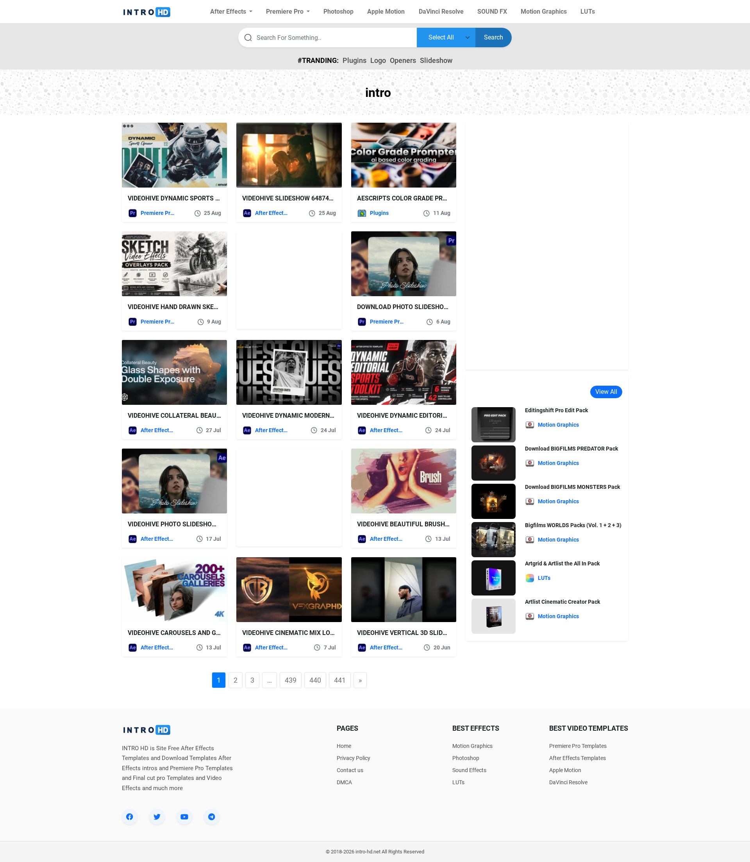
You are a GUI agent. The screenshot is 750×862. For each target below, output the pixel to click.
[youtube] (184, 816)
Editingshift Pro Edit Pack (556, 410)
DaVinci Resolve (568, 782)
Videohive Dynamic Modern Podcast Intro (310, 415)
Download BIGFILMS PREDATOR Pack (571, 448)
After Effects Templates (272, 213)
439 (290, 680)
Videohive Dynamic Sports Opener (183, 198)
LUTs (458, 782)
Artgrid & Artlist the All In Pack (562, 563)
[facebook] (130, 816)
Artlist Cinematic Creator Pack (562, 602)
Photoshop (465, 758)
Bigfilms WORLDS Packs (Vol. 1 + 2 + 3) (573, 525)
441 (340, 680)
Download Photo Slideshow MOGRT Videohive (431, 307)
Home (344, 746)
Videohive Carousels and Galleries (186, 633)
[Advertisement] (285, 280)
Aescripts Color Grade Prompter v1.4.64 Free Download (450, 198)
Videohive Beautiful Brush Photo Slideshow (430, 524)
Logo (378, 60)
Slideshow (436, 60)
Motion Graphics (472, 746)
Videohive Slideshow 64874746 (290, 198)
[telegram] (212, 816)
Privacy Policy (353, 758)
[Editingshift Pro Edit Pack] (493, 424)
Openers (403, 60)
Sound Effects (469, 770)
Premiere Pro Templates (158, 213)
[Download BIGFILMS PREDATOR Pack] (493, 463)
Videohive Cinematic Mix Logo (290, 633)
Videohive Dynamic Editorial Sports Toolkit (430, 415)
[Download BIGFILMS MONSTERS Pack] (493, 501)
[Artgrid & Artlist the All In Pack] (493, 577)
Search (493, 37)
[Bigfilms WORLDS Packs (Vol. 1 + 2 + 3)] (493, 539)
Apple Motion (565, 770)
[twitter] (157, 816)
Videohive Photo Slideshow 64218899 (187, 524)
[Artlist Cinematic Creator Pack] (493, 616)
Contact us (350, 770)
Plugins (354, 60)
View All (606, 391)
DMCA (344, 782)
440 (315, 680)
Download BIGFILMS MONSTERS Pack (572, 487)
